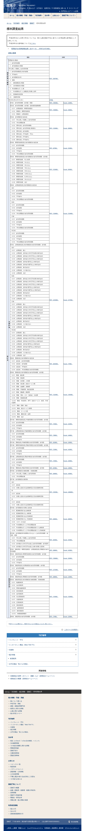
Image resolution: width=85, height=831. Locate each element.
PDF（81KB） (53, 468)
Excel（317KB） (68, 300)
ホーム (12, 15)
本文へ (15, 8)
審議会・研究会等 (16, 797)
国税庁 (32, 23)
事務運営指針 (14, 748)
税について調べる (16, 701)
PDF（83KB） (53, 442)
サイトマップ (73, 8)
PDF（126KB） (54, 213)
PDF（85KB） (53, 540)
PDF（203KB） (54, 300)
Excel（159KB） (68, 596)
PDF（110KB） (53, 596)
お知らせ (11, 761)
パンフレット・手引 (16, 640)
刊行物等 (16, 23)
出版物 (11, 650)
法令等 (10, 737)
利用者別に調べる (59, 8)
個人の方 (13, 809)
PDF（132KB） (54, 394)
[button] (24, 15)
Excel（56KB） (68, 110)
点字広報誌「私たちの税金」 (19, 664)
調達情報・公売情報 (16, 771)
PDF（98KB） (53, 550)
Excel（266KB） (69, 492)
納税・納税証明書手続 (17, 706)
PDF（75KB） (53, 424)
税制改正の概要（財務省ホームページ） (24, 679)
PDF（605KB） (54, 364)
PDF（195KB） (54, 103)
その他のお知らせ (16, 779)
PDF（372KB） (54, 569)
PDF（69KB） (53, 473)
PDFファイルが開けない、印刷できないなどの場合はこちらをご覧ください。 (31, 624)
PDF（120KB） (54, 128)
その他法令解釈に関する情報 (19, 745)
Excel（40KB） (68, 461)
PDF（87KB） (53, 148)
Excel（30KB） (68, 442)
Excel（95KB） (68, 169)
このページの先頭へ (71, 630)
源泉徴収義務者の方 (16, 814)
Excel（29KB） (68, 468)
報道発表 (13, 766)
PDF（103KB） (54, 169)
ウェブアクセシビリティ (35, 828)
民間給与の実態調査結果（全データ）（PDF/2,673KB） (31, 49)
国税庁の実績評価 (16, 795)
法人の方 (13, 811)
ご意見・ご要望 (12, 828)
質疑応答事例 (14, 755)
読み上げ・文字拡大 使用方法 (39, 8)
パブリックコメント (16, 769)
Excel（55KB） (68, 540)
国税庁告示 (14, 750)
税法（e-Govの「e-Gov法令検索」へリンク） (25, 741)
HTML (51, 100)
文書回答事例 (14, 753)
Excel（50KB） (68, 558)
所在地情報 (74, 822)
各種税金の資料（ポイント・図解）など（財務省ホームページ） (32, 676)
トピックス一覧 (15, 764)
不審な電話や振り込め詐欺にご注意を (22, 776)
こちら (33, 43)
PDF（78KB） (53, 435)
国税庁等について (14, 784)
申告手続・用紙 (15, 703)
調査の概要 (12, 53)
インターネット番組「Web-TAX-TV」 (22, 724)
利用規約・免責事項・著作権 (53, 828)
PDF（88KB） (53, 577)
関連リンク (22, 828)
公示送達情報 (14, 774)
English (23, 8)
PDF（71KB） (53, 616)
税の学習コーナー (16, 713)
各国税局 (13, 658)
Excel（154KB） (68, 213)
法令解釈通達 (14, 743)
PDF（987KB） (54, 78)
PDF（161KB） (53, 492)
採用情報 (13, 792)
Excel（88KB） (68, 519)
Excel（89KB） (68, 128)
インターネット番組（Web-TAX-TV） (22, 645)
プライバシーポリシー (72, 828)
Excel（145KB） (68, 394)
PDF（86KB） (53, 519)
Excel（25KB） (68, 616)
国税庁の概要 (14, 788)
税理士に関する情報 (16, 708)
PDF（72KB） (53, 449)
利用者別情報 (13, 805)
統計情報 (25, 23)
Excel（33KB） (68, 103)
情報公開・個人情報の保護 (19, 800)
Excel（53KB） (68, 148)
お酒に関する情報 (16, 711)
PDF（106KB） (54, 110)
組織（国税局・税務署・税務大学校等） (23, 790)
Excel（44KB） (68, 435)
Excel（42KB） (68, 424)
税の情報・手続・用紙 (16, 698)
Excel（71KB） (68, 364)
